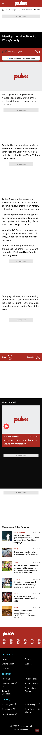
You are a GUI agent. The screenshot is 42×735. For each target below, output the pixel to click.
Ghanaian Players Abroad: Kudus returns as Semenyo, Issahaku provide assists (25, 584)
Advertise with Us (8, 684)
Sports (17, 562)
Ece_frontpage (11, 10)
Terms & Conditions (6, 692)
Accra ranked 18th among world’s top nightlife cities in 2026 (25, 598)
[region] (21, 451)
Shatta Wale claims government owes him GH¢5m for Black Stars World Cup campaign (26, 539)
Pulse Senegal (31, 704)
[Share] (37, 52)
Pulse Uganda (8, 714)
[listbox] (21, 451)
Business (28, 664)
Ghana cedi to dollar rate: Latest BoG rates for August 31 (26, 553)
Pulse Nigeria (7, 704)
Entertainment (20, 532)
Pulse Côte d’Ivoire (29, 710)
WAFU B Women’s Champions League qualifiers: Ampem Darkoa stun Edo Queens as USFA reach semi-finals (26, 569)
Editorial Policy (31, 683)
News (16, 549)
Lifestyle (17, 593)
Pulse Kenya (7, 709)
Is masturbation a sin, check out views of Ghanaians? (20, 442)
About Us (6, 679)
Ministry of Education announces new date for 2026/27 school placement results (25, 614)
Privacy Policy (31, 679)
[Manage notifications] (37, 730)
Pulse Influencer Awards (32, 689)
